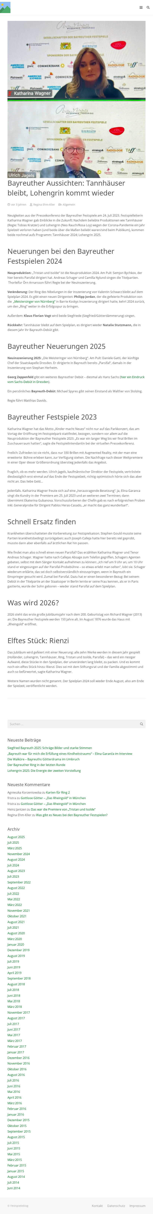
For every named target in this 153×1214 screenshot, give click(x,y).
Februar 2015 (16, 1165)
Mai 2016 (13, 1092)
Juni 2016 (13, 1086)
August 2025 (16, 837)
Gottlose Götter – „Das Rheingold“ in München (53, 798)
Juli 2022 (13, 894)
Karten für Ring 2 (58, 792)
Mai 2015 (13, 1154)
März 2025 (14, 848)
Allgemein (69, 204)
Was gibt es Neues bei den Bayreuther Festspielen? (71, 815)
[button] (141, 7)
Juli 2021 (13, 928)
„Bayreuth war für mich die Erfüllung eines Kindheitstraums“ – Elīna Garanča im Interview (69, 754)
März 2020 (14, 939)
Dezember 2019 (18, 950)
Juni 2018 (13, 996)
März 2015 (14, 1160)
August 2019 (16, 956)
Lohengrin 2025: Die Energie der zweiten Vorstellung (44, 771)
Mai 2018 (13, 1001)
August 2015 (16, 1137)
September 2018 (19, 978)
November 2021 (18, 911)
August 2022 (16, 888)
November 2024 (18, 854)
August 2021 (16, 922)
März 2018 (14, 1007)
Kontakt (97, 1206)
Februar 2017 (16, 1046)
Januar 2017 (15, 1052)
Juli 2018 (13, 990)
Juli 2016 (13, 1080)
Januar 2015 (15, 1171)
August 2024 (16, 859)
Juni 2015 (13, 1148)
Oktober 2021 (16, 916)
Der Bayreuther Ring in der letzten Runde (36, 765)
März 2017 (14, 1041)
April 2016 (14, 1097)
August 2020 (16, 933)
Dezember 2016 (18, 1058)
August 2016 (16, 1075)
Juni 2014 (13, 1188)
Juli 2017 (13, 1024)
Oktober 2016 (16, 1069)
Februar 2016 (16, 1109)
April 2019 (14, 973)
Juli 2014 (13, 1182)
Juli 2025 (13, 843)
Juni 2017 (13, 1029)
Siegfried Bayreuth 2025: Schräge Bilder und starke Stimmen (49, 748)
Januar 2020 (15, 944)
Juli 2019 (13, 961)
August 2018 (16, 984)
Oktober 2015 (16, 1126)
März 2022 (14, 905)
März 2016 (14, 1103)
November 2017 (18, 1012)
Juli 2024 (13, 865)
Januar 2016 (15, 1114)
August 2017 (16, 1018)
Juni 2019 (13, 967)
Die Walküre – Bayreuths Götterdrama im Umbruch (43, 759)
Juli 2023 (13, 876)
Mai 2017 (13, 1035)
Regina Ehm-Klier (44, 204)
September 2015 (19, 1131)
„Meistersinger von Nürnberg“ (34, 301)
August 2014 (16, 1177)
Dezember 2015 (18, 1120)
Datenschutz (116, 1206)
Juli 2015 (13, 1143)
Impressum (137, 1206)
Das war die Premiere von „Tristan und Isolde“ (63, 809)
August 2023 (16, 871)
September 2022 (19, 882)
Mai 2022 (13, 899)
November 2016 (18, 1063)
